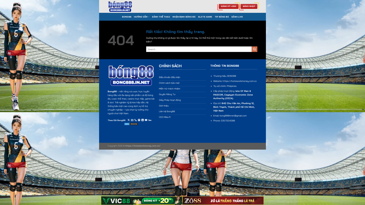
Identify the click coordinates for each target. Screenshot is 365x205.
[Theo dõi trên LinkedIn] (142, 120)
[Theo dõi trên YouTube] (146, 120)
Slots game (205, 17)
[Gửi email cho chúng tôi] (132, 120)
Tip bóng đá (222, 17)
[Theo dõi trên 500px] (149, 120)
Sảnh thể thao (161, 17)
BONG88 (126, 17)
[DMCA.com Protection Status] (131, 123)
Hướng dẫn (141, 17)
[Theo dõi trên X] (128, 120)
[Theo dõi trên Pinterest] (139, 120)
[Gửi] (254, 49)
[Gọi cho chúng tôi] (135, 120)
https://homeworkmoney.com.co (240, 81)
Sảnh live (237, 17)
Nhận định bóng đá (184, 17)
